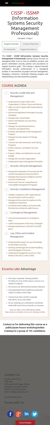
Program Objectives (31, 44)
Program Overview (11, 44)
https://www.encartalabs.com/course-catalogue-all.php (25, 312)
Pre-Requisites (10, 49)
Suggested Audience (28, 49)
